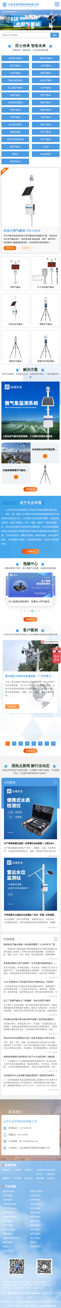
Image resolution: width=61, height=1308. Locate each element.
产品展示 (18, 1170)
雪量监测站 (15, 132)
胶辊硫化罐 (38, 1288)
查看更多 (10, 248)
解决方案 (51, 1170)
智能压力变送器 (32, 1282)
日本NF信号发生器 (42, 1285)
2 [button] (32, 27)
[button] (53, 20)
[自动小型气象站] (30, 20)
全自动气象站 (45, 80)
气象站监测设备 (15, 80)
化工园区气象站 (15, 88)
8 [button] (53, 743)
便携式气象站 (45, 58)
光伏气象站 (45, 88)
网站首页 (7, 1170)
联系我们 (29, 1178)
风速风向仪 (15, 161)
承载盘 (44, 1282)
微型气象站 (45, 110)
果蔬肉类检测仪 (9, 1285)
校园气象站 (45, 73)
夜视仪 (15, 154)
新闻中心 (29, 1170)
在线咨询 (26, 248)
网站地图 (40, 1178)
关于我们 (18, 1178)
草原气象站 (15, 110)
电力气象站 (45, 139)
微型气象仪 (15, 147)
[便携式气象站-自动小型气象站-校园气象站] (20, 5)
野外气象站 (45, 95)
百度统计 (51, 1178)
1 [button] (28, 27)
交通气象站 (45, 117)
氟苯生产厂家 (18, 1282)
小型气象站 (45, 65)
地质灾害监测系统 (15, 139)
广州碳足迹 (7, 1288)
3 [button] (20, 743)
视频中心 (7, 1178)
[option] (30, 676)
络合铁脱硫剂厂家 (25, 1285)
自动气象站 (15, 73)
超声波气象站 (15, 58)
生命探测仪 (45, 154)
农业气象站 (15, 65)
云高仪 (46, 147)
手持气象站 (15, 117)
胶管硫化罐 (19, 1288)
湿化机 (28, 1288)
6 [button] (40, 743)
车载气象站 (15, 95)
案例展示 (51, 1174)
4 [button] (27, 743)
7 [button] (46, 743)
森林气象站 (45, 102)
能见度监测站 (15, 124)
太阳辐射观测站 (15, 102)
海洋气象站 (45, 132)
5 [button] (33, 743)
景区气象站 (45, 124)
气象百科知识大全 (41, 1172)
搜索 (54, 35)
